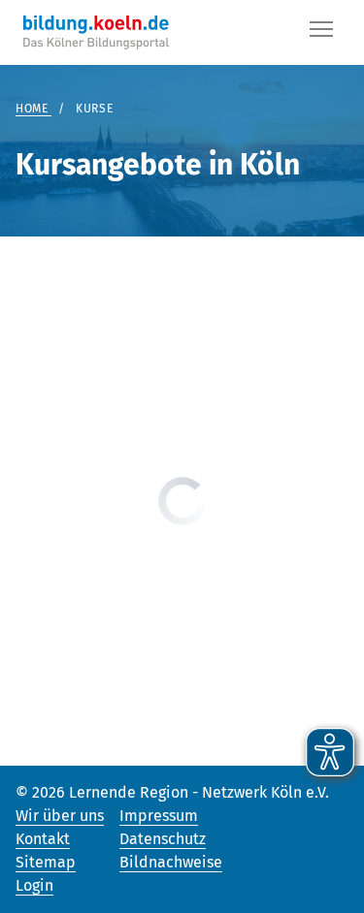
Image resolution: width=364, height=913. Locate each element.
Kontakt (43, 839)
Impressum (158, 815)
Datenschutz (162, 839)
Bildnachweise (170, 862)
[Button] (321, 33)
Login (34, 885)
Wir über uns (60, 815)
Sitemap (46, 862)
